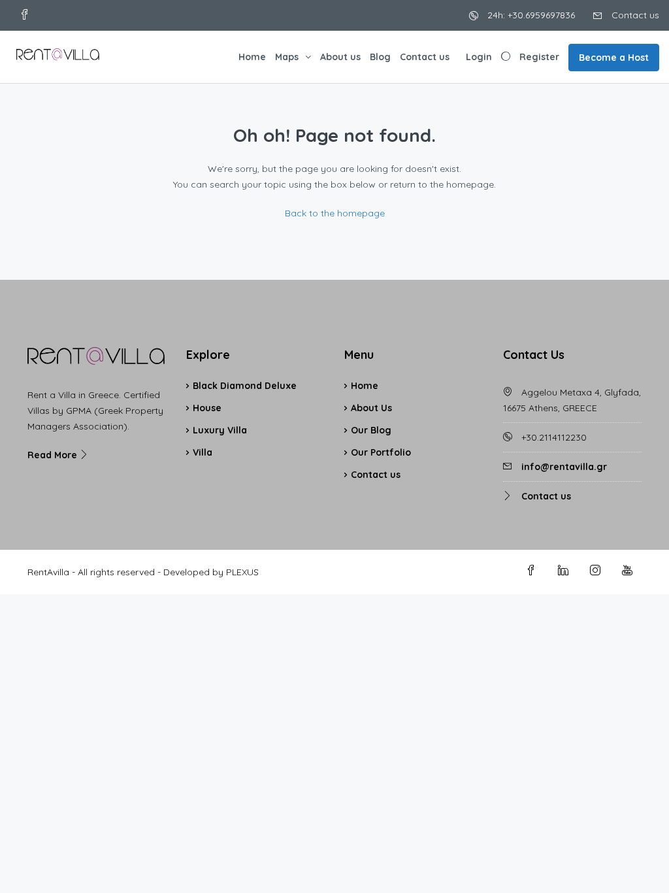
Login (479, 57)
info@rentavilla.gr (564, 467)
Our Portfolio (381, 452)
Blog (380, 57)
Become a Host (614, 57)
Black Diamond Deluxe (245, 386)
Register (539, 57)
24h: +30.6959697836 (530, 15)
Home (252, 57)
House (207, 408)
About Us (371, 408)
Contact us (634, 15)
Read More (53, 455)
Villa (202, 452)
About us (340, 57)
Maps (287, 57)
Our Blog (371, 430)
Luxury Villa (220, 430)
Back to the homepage (335, 213)
